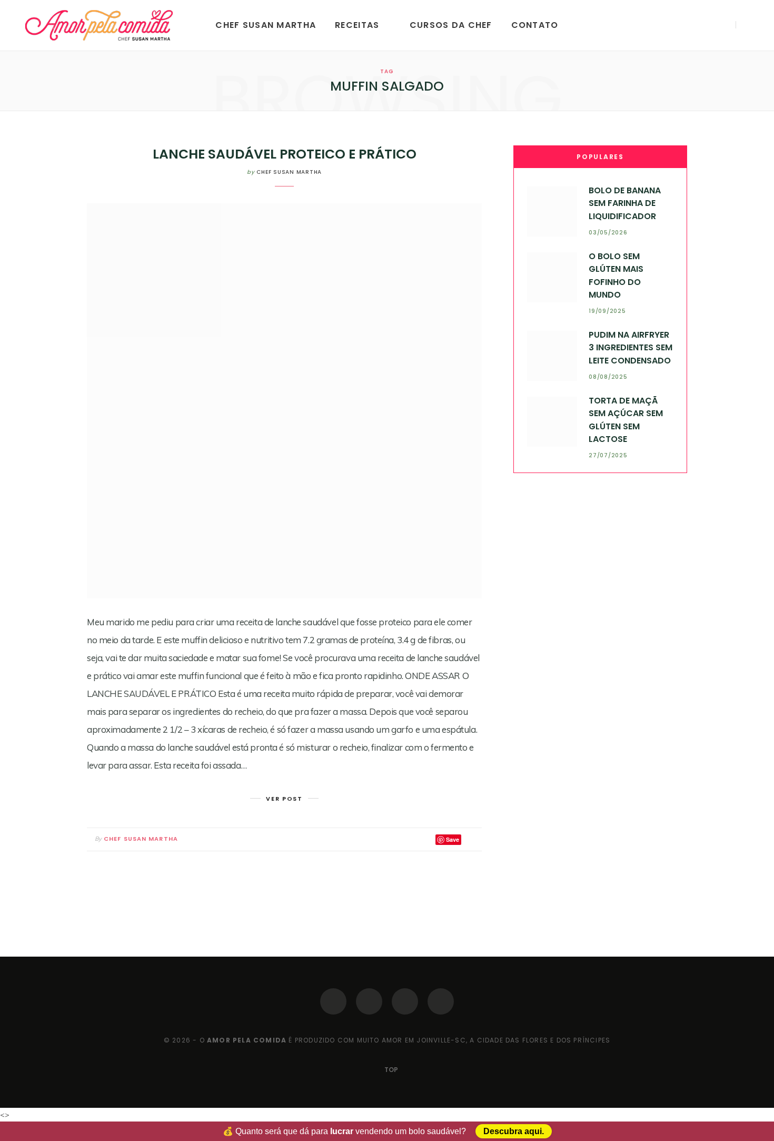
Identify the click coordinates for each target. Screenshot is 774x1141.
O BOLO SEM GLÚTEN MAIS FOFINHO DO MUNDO (616, 275)
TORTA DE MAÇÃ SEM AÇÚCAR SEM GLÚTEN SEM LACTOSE (626, 420)
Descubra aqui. (513, 1131)
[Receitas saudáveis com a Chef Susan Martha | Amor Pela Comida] (100, 25)
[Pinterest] (405, 1001)
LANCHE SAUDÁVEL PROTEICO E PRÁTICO (284, 154)
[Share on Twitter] (425, 839)
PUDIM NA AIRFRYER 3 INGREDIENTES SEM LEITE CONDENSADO (630, 348)
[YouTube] (441, 1001)
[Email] (471, 839)
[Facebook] (333, 1001)
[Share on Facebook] (412, 839)
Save (452, 839)
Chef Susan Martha (265, 25)
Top (390, 1069)
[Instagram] (369, 1001)
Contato (535, 25)
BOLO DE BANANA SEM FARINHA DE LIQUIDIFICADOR (625, 203)
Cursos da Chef (451, 25)
